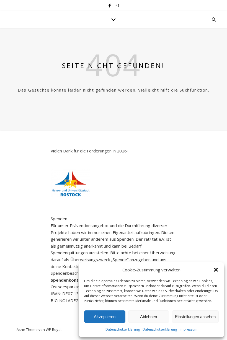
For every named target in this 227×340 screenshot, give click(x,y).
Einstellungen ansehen (195, 316)
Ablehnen (148, 316)
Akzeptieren (104, 316)
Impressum (188, 329)
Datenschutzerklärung (122, 329)
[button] (216, 269)
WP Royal (53, 329)
